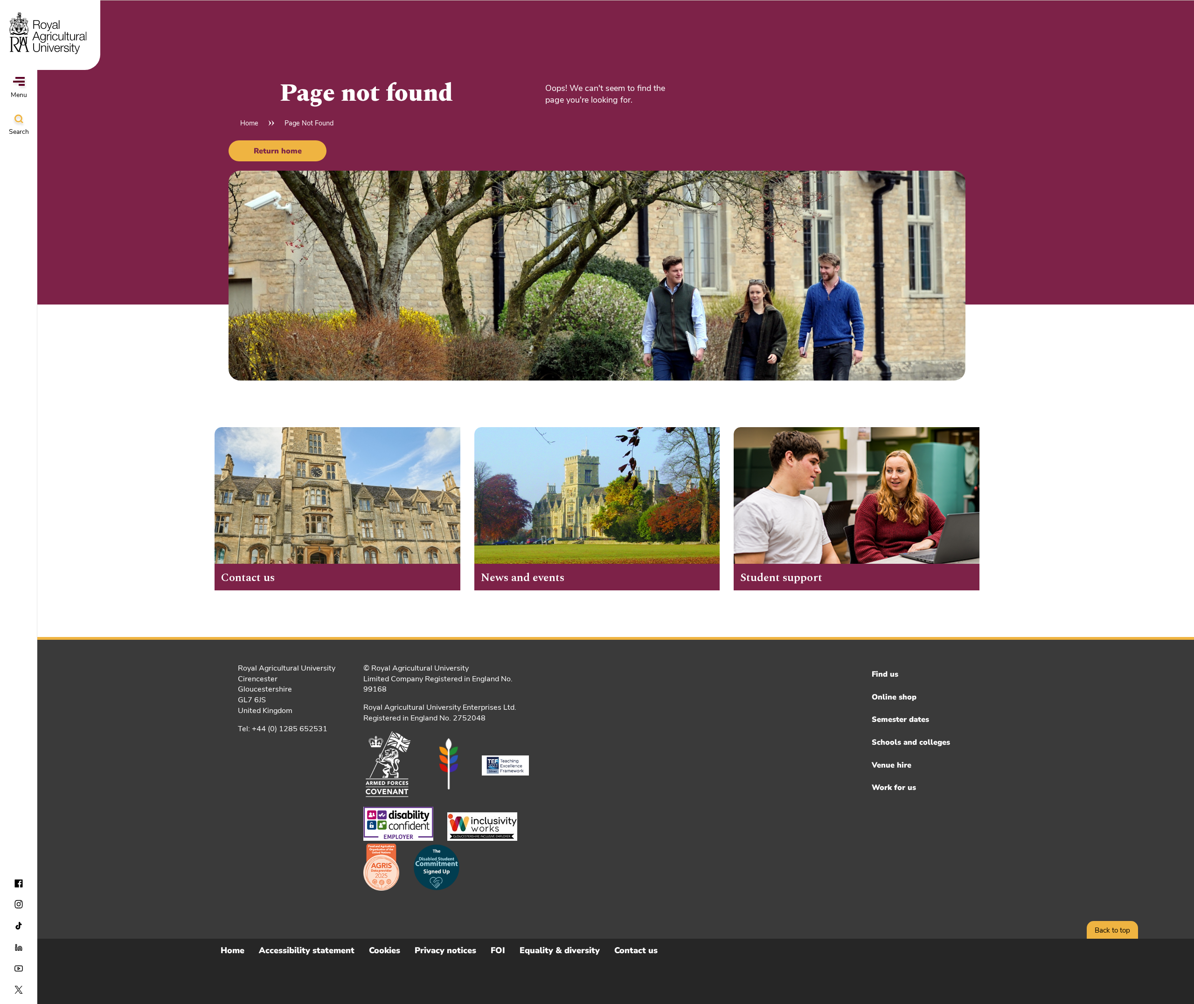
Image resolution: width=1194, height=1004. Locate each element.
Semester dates (900, 719)
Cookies (384, 950)
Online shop (894, 697)
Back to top (1112, 930)
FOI (498, 950)
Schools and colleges (911, 742)
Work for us (894, 787)
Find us (885, 674)
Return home (278, 151)
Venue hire (891, 765)
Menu (19, 94)
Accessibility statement (306, 950)
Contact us (636, 950)
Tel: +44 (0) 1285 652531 (282, 729)
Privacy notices (445, 950)
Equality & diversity (560, 950)
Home (249, 123)
